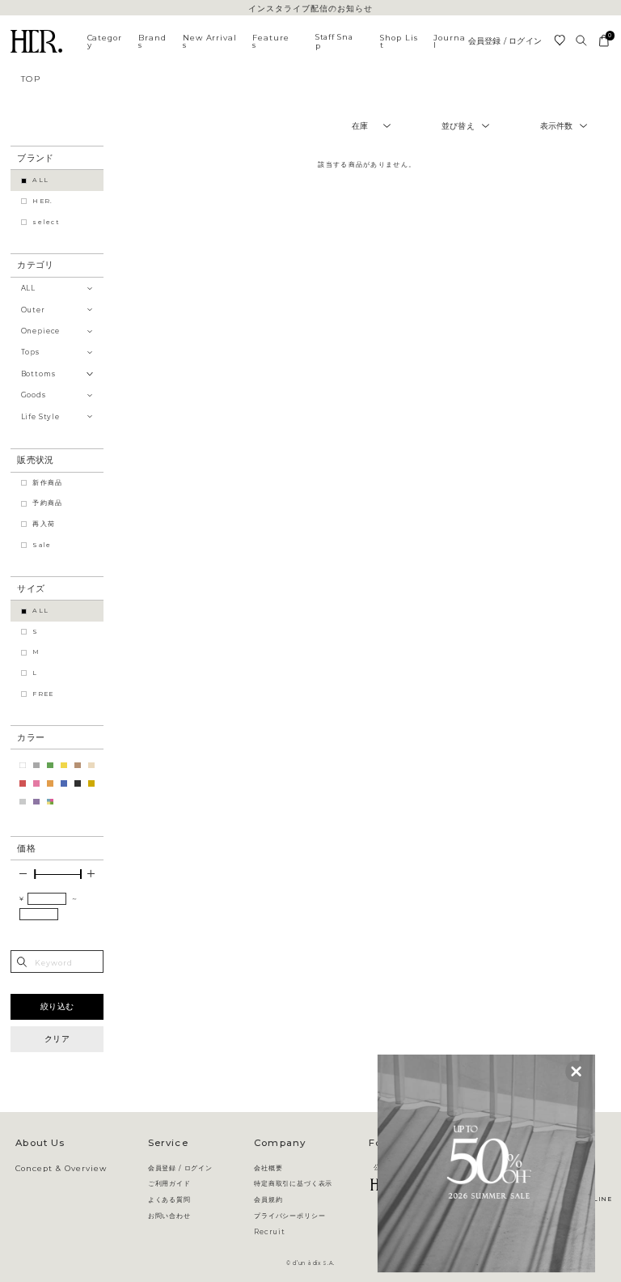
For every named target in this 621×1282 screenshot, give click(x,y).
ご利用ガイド (169, 1183)
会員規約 (268, 1199)
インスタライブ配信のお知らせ (310, 9)
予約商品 (47, 503)
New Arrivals (210, 41)
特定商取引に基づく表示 (293, 1183)
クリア (57, 1038)
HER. (42, 201)
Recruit (269, 1232)
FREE (42, 694)
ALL (40, 180)
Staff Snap (334, 41)
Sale (41, 545)
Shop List (399, 41)
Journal (449, 41)
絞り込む (57, 1006)
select (45, 222)
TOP (31, 79)
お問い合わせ (169, 1215)
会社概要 (268, 1168)
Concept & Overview (60, 1169)
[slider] (35, 874)
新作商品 (47, 482)
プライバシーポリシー (289, 1215)
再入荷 (43, 524)
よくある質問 (169, 1199)
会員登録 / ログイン (505, 41)
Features (270, 41)
